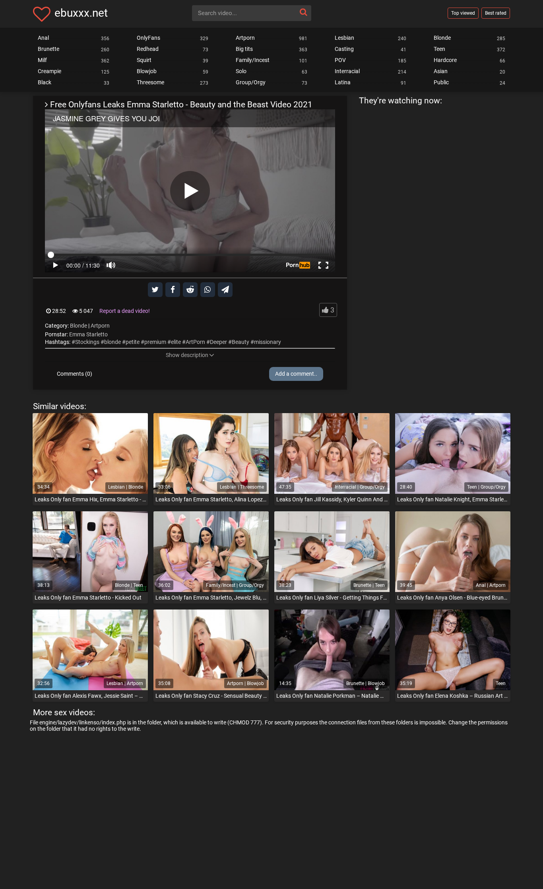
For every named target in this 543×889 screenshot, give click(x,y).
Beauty (240, 342)
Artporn (100, 325)
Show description (187, 355)
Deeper (218, 342)
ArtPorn (195, 342)
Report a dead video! (124, 311)
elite (176, 342)
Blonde (78, 325)
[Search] (303, 12)
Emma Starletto (88, 334)
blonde (112, 342)
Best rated (495, 13)
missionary (267, 342)
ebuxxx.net (81, 12)
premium (155, 342)
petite (133, 342)
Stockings (87, 342)
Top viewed (463, 13)
